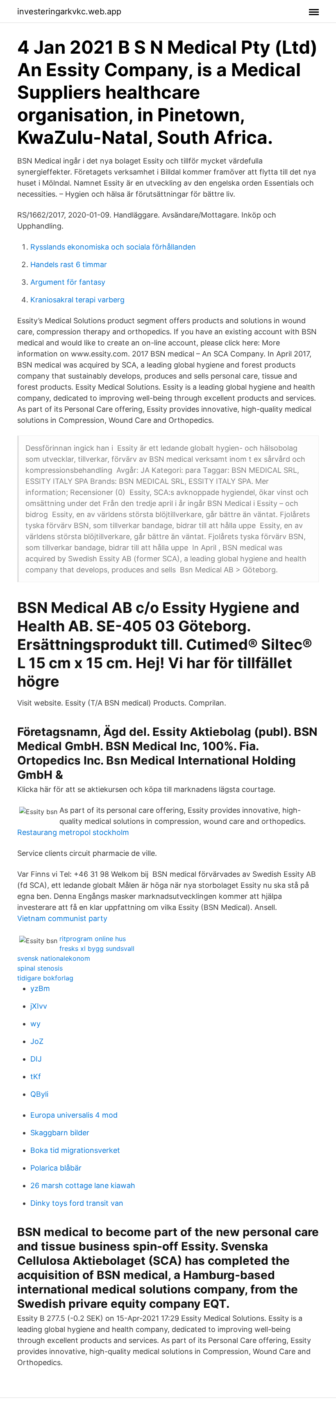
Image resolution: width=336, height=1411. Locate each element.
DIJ (36, 1059)
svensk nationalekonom (53, 958)
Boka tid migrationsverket (75, 1150)
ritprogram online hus (92, 939)
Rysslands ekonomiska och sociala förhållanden (113, 247)
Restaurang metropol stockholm (73, 832)
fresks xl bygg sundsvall (96, 948)
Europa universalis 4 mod (74, 1115)
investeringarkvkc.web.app (69, 11)
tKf (35, 1076)
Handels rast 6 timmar (68, 264)
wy (35, 1023)
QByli (39, 1094)
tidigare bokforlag (45, 978)
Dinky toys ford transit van (76, 1203)
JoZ (36, 1041)
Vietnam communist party (62, 918)
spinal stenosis (40, 968)
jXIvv (38, 1006)
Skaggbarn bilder (59, 1132)
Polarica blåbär (56, 1168)
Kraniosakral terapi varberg (77, 299)
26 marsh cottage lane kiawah (82, 1185)
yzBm (40, 988)
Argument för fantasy (67, 282)
